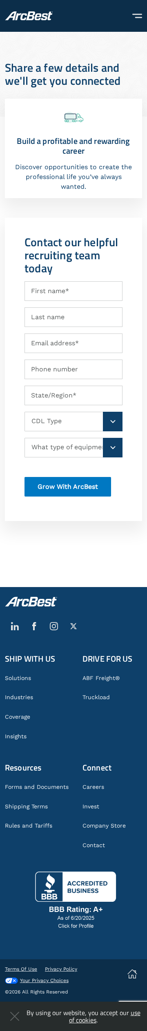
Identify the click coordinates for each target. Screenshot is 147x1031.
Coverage (17, 716)
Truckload (96, 697)
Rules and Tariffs (28, 825)
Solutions (18, 678)
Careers (93, 787)
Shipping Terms (26, 806)
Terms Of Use (21, 969)
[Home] (29, 16)
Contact (93, 845)
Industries (19, 697)
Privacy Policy (61, 969)
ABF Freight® (101, 678)
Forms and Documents (37, 787)
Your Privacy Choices (44, 980)
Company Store (104, 825)
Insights (16, 736)
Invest (90, 806)
